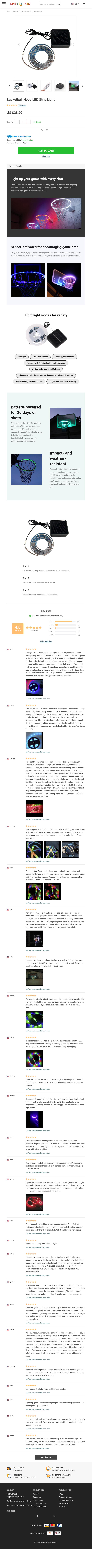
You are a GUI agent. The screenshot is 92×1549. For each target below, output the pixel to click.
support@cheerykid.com (15, 1497)
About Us (36, 1494)
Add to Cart (46, 150)
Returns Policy (64, 1503)
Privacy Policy (38, 1500)
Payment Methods (65, 1497)
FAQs (61, 1494)
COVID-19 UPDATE (39, 1506)
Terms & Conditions (40, 1503)
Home (9, 11)
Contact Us (37, 1497)
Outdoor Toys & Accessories (22, 11)
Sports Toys (38, 11)
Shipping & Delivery (66, 1500)
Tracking (62, 1506)
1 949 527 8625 (12, 1494)
